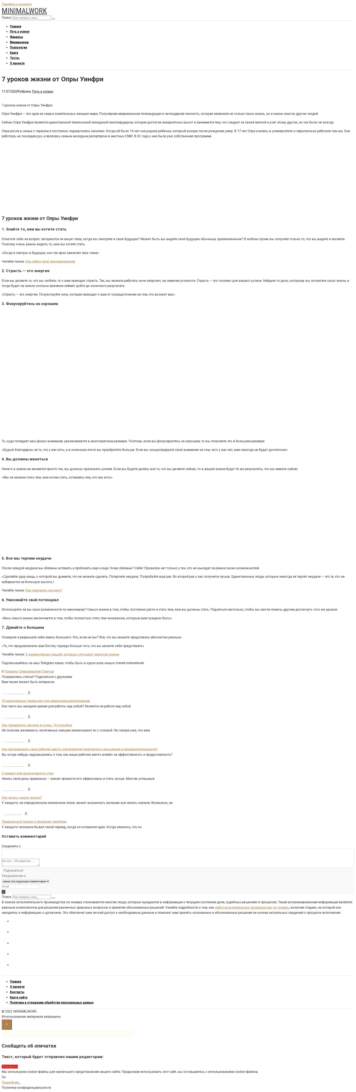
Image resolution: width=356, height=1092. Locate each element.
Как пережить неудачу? (44, 590)
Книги (14, 53)
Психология (18, 47)
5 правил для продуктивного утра (27, 773)
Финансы (16, 37)
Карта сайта (18, 997)
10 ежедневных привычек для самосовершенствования (46, 701)
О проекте (17, 63)
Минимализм (19, 42)
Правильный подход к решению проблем (34, 822)
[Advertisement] (125, 176)
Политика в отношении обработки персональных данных (52, 1003)
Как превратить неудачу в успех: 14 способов (37, 725)
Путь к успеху (19, 32)
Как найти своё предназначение (50, 261)
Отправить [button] (10, 1067)
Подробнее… (11, 1082)
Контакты (17, 992)
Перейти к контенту (17, 4)
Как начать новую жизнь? (22, 798)
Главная (15, 26)
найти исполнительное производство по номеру (252, 907)
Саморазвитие (30, 671)
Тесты (14, 58)
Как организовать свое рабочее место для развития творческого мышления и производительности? (80, 749)
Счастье (48, 671)
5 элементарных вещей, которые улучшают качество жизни (72, 654)
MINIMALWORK (24, 11)
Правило (11, 671)
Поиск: (7, 18)
